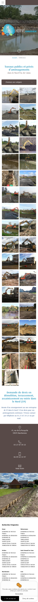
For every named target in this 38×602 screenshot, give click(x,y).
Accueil (14, 58)
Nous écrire (20, 468)
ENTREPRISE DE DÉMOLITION (9, 535)
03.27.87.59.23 (23, 416)
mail (18, 418)
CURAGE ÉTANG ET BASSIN (9, 543)
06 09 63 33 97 (20, 457)
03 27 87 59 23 (20, 445)
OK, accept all (10, 598)
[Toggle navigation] (2, 2)
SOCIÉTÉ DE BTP (6, 541)
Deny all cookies (28, 598)
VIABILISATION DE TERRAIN (9, 545)
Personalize (19, 593)
